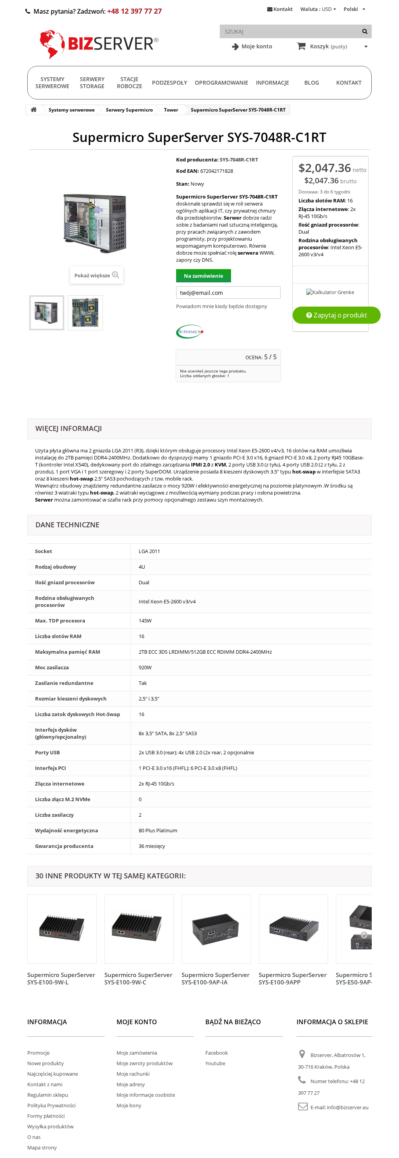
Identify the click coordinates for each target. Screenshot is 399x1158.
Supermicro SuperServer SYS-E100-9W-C (138, 978)
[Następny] (364, 934)
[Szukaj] (365, 31)
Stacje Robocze (129, 82)
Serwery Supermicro (129, 109)
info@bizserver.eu (348, 1107)
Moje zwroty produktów (145, 1063)
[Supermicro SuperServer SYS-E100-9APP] (293, 929)
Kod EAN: (187, 170)
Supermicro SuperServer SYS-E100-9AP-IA (215, 978)
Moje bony (129, 1105)
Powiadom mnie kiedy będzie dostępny (221, 306)
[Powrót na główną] (33, 110)
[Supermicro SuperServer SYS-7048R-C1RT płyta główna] (85, 313)
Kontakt (283, 8)
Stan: (182, 183)
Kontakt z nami (44, 1084)
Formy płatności (46, 1115)
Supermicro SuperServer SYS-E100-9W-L (61, 978)
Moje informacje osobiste (146, 1094)
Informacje (272, 82)
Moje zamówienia (137, 1052)
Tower (171, 109)
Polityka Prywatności (51, 1105)
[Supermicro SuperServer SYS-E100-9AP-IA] (216, 929)
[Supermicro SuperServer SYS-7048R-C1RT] (47, 313)
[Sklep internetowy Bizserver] (99, 62)
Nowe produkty (45, 1063)
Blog (311, 82)
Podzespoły (169, 82)
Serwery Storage (92, 82)
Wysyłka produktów (50, 1126)
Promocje (38, 1052)
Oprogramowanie (221, 82)
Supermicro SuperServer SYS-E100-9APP (293, 978)
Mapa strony (42, 1147)
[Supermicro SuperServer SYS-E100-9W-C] (139, 929)
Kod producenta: (197, 159)
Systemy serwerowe (52, 82)
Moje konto (256, 46)
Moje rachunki (133, 1073)
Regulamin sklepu (47, 1094)
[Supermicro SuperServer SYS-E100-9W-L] (62, 929)
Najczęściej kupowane (52, 1073)
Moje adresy (131, 1084)
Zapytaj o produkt (339, 314)
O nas (34, 1136)
